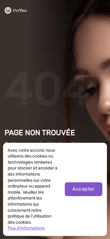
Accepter (83, 189)
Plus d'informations (26, 228)
